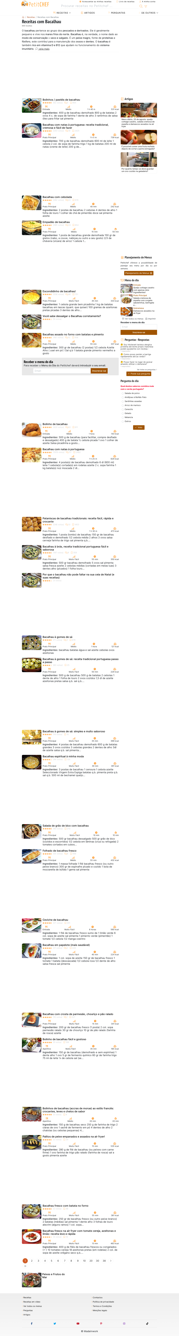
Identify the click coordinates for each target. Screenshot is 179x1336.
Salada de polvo (132, 393)
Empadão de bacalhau (56, 222)
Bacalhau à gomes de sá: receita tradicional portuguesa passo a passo (81, 661)
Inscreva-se (99, 370)
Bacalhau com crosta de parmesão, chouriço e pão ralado (78, 1014)
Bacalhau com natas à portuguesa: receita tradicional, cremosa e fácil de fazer (76, 126)
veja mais (43, 48)
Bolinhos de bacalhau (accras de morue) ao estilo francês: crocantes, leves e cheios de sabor (78, 1110)
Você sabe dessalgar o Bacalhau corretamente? (72, 316)
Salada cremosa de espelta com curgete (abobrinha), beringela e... (143, 301)
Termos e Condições (102, 1306)
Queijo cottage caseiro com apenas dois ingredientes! (143, 289)
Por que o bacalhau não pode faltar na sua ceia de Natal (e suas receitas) (78, 576)
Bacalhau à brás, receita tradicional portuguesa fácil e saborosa (75, 548)
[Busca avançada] (145, 6)
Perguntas (117, 13)
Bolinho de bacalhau (55, 424)
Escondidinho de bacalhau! (59, 291)
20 (91, 1260)
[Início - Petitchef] (23, 17)
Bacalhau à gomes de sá (57, 636)
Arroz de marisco (133, 405)
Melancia (129, 417)
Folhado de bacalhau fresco (59, 850)
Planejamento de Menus (137, 273)
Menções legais (100, 1310)
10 (84, 1260)
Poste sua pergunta (140, 373)
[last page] (25, 1266)
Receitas (62, 13)
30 (97, 1260)
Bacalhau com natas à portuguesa (63, 449)
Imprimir (152, 318)
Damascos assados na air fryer (143, 312)
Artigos (89, 13)
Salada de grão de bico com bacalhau (66, 825)
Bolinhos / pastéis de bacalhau (61, 99)
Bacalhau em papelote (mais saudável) (66, 944)
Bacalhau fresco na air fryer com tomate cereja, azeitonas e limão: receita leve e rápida (79, 1232)
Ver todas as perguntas (146, 370)
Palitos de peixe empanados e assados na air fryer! (74, 1136)
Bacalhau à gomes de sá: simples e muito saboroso (74, 731)
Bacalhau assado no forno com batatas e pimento (73, 334)
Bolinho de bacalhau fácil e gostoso (64, 1039)
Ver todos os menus (133, 318)
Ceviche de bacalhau (55, 919)
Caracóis (129, 409)
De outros (148, 13)
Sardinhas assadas (133, 401)
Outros (128, 421)
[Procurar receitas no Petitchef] (141, 6)
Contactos (97, 1297)
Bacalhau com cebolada (57, 197)
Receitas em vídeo (31, 1302)
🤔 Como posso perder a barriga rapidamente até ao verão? (136, 355)
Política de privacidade (103, 1302)
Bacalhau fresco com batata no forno (65, 1205)
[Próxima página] (110, 1260)
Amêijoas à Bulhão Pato (135, 397)
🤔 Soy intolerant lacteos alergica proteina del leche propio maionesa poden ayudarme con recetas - (137, 347)
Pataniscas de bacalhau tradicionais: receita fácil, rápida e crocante (78, 520)
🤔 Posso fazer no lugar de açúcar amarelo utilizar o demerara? (136, 363)
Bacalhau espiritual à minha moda (63, 756)
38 (104, 1260)
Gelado (128, 413)
